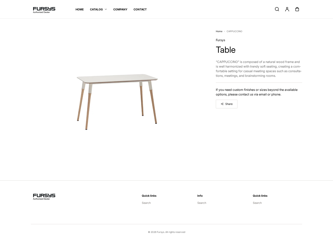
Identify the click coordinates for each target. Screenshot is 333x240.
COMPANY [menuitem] (120, 9)
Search (146, 202)
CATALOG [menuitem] (96, 9)
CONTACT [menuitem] (140, 9)
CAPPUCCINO (234, 31)
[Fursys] (46, 196)
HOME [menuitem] (80, 9)
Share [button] (229, 103)
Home (219, 31)
